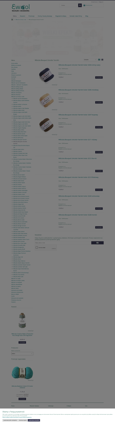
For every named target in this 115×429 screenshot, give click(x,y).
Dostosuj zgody (23, 420)
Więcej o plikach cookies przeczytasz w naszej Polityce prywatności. (17, 417)
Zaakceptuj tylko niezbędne (10, 420)
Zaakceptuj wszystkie (34, 420)
